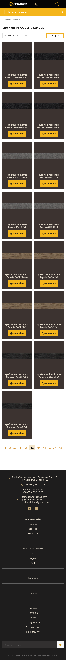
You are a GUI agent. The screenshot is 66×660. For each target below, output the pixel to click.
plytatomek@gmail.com (34, 499)
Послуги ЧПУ (33, 622)
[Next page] (33, 452)
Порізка (33, 617)
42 (25, 447)
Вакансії (33, 528)
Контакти (33, 533)
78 (60, 447)
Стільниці (33, 577)
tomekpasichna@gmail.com (34, 502)
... (14, 447)
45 (44, 447)
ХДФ (33, 562)
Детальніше (17, 83)
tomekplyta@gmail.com (34, 496)
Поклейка (33, 612)
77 (54, 447)
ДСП (33, 553)
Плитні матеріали (33, 548)
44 (39, 447)
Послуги (33, 608)
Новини (33, 524)
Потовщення (33, 627)
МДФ (33, 558)
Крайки (33, 592)
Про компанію (33, 519)
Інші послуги (33, 631)
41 (19, 447)
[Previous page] (33, 443)
